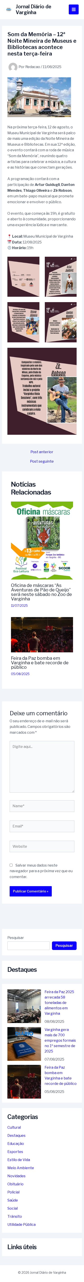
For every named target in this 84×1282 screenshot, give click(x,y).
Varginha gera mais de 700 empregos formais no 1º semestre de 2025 (60, 1040)
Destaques (16, 1135)
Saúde (12, 1200)
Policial (13, 1192)
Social (12, 1208)
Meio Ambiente (20, 1168)
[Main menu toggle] (74, 9)
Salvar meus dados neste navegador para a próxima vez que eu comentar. (41, 871)
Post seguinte (42, 461)
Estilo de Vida (18, 1160)
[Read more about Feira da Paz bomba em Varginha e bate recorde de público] (42, 634)
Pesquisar (15, 938)
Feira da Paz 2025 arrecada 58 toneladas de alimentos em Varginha (59, 1003)
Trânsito (14, 1216)
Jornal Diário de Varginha (33, 9)
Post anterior (41, 452)
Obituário (15, 1184)
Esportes (15, 1152)
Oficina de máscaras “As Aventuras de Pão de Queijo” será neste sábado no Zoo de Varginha (41, 592)
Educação (15, 1144)
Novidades (16, 1176)
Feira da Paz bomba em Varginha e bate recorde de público (40, 662)
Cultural (14, 1127)
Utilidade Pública (21, 1224)
